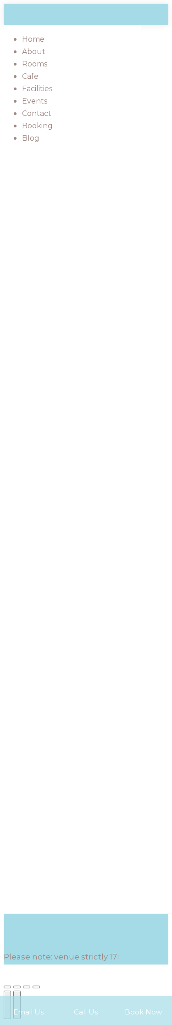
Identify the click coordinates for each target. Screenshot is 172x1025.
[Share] (17, 987)
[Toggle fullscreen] (26, 987)
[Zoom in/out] (36, 987)
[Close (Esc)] (7, 987)
